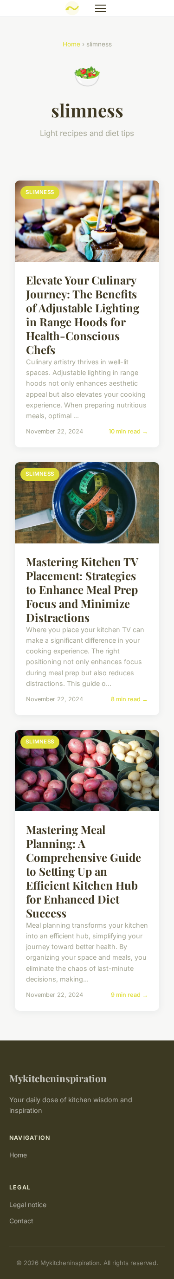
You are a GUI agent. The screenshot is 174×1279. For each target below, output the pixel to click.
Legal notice (27, 1204)
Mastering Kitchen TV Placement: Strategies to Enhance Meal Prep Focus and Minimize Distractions (82, 589)
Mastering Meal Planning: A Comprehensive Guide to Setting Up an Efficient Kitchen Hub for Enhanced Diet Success (83, 871)
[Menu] (100, 8)
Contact (21, 1221)
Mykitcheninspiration (58, 1078)
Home (71, 44)
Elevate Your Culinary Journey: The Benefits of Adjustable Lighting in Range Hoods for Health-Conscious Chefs (82, 314)
